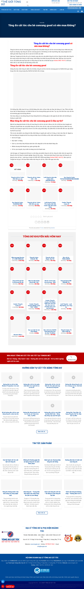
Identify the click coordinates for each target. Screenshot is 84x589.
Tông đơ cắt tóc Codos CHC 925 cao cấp (17, 178)
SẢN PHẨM (24, 9)
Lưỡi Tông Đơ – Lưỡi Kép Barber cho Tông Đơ (66, 305)
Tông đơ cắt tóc (6, 9)
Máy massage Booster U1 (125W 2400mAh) (18, 258)
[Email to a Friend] (42, 222)
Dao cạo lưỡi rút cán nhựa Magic (34, 330)
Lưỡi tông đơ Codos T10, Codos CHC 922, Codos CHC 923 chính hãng (50, 205)
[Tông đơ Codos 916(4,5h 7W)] (34, 248)
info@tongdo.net (42, 546)
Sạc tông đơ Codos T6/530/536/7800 (17, 203)
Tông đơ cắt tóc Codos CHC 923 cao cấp (33, 203)
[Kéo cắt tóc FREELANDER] (66, 248)
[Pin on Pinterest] (45, 222)
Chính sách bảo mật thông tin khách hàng (17, 577)
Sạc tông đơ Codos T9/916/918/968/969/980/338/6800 (69, 178)
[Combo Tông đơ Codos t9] (66, 193)
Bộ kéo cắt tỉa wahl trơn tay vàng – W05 (50, 281)
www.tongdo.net (35, 544)
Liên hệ (62, 9)
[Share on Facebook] (36, 222)
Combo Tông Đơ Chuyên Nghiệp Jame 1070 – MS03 (34, 305)
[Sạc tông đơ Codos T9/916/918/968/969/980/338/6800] (66, 168)
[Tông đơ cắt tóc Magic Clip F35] (50, 248)
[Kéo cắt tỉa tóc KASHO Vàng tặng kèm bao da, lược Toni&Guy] (50, 321)
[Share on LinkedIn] (48, 222)
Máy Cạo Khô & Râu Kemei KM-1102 (34, 281)
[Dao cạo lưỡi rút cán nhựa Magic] (34, 321)
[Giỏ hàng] (82, 11)
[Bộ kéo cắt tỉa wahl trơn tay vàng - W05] (50, 272)
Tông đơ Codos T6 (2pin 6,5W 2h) (66, 330)
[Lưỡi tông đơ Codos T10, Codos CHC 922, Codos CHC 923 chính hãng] (50, 193)
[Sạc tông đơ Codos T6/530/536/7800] (17, 193)
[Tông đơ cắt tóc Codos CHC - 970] (33, 168)
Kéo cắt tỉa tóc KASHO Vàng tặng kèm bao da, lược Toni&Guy (50, 331)
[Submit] (80, 8)
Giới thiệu (16, 9)
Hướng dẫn (53, 9)
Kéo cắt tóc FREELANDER (66, 258)
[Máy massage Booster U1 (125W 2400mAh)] (18, 248)
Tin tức (45, 9)
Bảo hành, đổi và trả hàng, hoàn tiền (53, 577)
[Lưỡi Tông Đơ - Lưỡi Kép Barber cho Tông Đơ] (66, 295)
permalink (52, 227)
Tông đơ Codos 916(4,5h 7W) (34, 258)
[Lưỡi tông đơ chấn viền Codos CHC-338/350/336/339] (50, 168)
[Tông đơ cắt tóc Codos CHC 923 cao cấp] (33, 193)
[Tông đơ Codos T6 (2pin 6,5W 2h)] (66, 321)
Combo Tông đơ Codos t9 (66, 203)
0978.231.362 (10, 586)
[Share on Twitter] (39, 222)
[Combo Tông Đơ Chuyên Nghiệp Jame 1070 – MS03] (34, 295)
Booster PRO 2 (18, 334)
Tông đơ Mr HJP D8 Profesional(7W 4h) (17, 281)
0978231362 (49, 544)
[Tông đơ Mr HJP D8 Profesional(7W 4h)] (18, 272)
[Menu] (27, 2)
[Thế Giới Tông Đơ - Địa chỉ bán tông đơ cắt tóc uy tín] (12, 3)
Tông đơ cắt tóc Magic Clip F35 (50, 258)
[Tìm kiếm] (27, 5)
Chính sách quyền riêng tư (71, 577)
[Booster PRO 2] (18, 323)
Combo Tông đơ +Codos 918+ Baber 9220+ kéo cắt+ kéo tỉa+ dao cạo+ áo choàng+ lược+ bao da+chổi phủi (50, 304)
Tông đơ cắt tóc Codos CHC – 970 (33, 178)
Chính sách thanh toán (36, 577)
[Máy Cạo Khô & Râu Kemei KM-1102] (34, 272)
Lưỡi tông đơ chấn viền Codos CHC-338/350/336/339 (50, 179)
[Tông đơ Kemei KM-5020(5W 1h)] (66, 272)
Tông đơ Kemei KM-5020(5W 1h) (66, 281)
